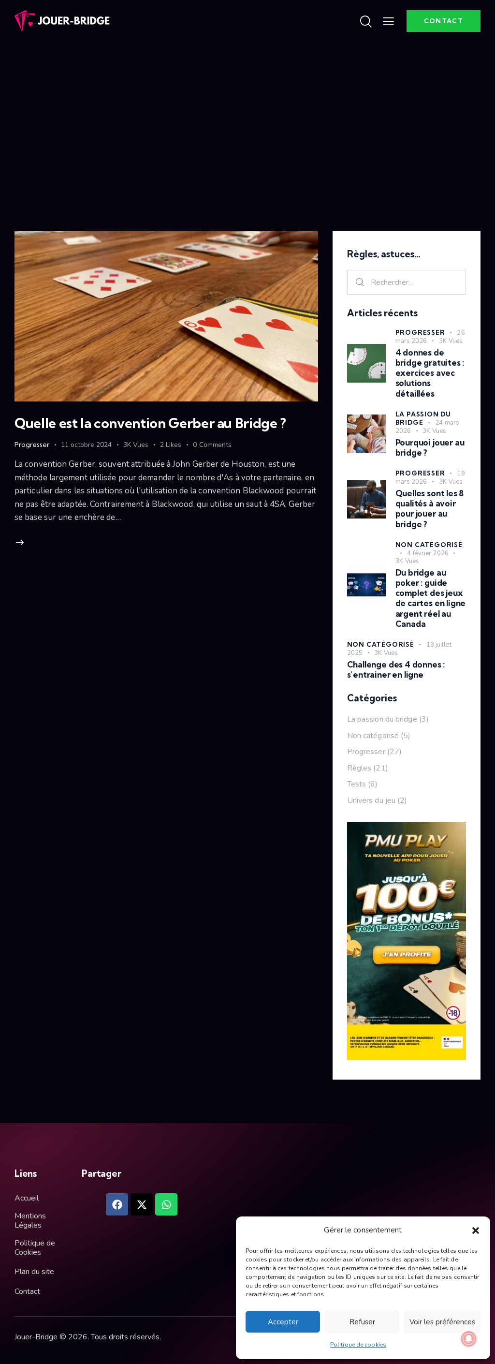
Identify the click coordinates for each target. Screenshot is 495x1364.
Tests (356, 784)
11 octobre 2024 (86, 444)
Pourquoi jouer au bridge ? (430, 447)
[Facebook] (117, 1204)
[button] (475, 1230)
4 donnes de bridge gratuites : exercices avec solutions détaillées (430, 373)
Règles (359, 768)
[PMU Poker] (406, 828)
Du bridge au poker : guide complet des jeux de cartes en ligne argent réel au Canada (430, 598)
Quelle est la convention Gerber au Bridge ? (150, 423)
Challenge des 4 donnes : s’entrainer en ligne (396, 669)
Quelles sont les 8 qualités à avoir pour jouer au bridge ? (429, 508)
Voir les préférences (442, 1322)
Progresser (32, 444)
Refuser (362, 1322)
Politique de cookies (358, 1345)
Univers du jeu (371, 800)
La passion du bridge (423, 418)
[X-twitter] (142, 1204)
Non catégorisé (429, 545)
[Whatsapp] (166, 1204)
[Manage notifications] (469, 1339)
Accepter (283, 1322)
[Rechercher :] (406, 282)
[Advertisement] (247, 115)
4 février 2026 (427, 553)
